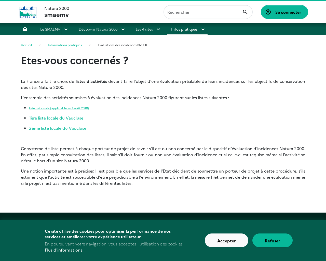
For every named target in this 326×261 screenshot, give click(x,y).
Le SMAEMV (50, 29)
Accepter (226, 240)
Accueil (25, 29)
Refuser (272, 240)
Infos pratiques (184, 29)
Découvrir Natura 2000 (98, 29)
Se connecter (288, 12)
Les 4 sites (144, 29)
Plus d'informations (63, 250)
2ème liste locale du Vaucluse (57, 128)
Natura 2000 (56, 12)
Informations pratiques (65, 45)
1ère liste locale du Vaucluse (56, 118)
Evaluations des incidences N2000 (122, 45)
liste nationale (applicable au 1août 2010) (59, 108)
